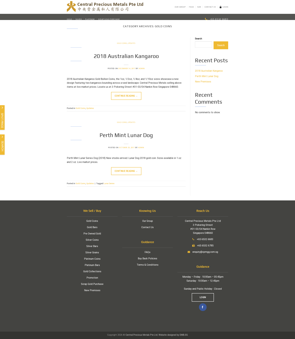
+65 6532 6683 (219, 19)
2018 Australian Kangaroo (126, 56)
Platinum (89, 19)
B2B (199, 7)
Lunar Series (109, 183)
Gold (69, 19)
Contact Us (210, 7)
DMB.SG (184, 335)
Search (198, 38)
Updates (131, 43)
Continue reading (126, 96)
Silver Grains (92, 252)
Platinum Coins (92, 258)
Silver (78, 19)
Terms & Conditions (147, 264)
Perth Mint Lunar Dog (126, 135)
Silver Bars (92, 246)
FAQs (191, 7)
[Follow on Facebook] (203, 307)
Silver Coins (92, 239)
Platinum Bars (92, 265)
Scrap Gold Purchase (109, 19)
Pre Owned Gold (92, 233)
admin (142, 69)
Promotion (92, 277)
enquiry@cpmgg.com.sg (205, 251)
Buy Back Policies (147, 258)
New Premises (203, 81)
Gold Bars (92, 227)
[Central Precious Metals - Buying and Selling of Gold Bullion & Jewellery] (105, 7)
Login (225, 7)
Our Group (180, 7)
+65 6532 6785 (205, 245)
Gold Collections (92, 271)
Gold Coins (122, 43)
